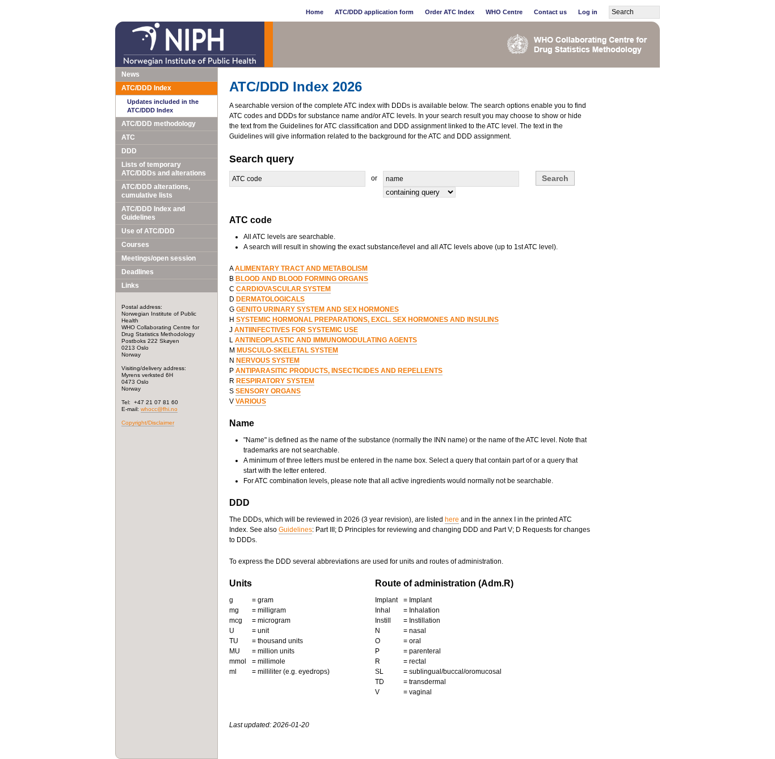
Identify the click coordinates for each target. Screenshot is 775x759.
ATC (128, 137)
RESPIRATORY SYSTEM (275, 381)
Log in (587, 12)
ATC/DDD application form (374, 12)
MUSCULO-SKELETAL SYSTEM (287, 350)
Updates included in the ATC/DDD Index (163, 106)
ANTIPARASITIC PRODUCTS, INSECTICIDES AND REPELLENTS (339, 371)
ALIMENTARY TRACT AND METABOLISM (301, 268)
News (130, 74)
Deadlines (137, 272)
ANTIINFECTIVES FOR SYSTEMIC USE (296, 330)
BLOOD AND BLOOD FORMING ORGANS (301, 279)
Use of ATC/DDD (148, 231)
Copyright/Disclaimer (147, 423)
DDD (129, 151)
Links (130, 286)
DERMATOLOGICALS (270, 299)
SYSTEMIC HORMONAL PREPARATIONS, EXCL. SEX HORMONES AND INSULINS (367, 320)
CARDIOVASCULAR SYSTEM (283, 289)
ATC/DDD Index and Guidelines (153, 213)
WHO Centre (504, 12)
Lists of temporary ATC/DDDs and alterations (163, 169)
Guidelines (295, 530)
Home (314, 12)
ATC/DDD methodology (158, 124)
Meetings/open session (158, 258)
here (452, 519)
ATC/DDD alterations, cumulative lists (155, 191)
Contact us (550, 12)
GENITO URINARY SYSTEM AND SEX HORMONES (317, 309)
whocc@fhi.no (159, 409)
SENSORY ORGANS (268, 391)
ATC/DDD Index (146, 88)
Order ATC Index (449, 12)
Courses (135, 245)
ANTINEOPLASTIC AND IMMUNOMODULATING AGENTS (326, 340)
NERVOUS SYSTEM (268, 360)
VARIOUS (250, 401)
